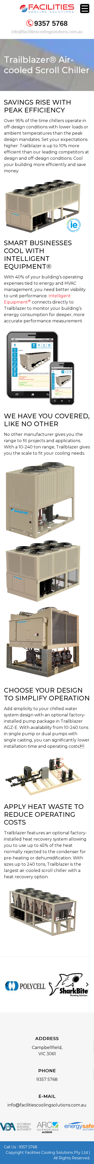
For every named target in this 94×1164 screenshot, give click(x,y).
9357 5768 (51, 23)
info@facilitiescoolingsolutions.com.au (47, 32)
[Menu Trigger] (84, 8)
